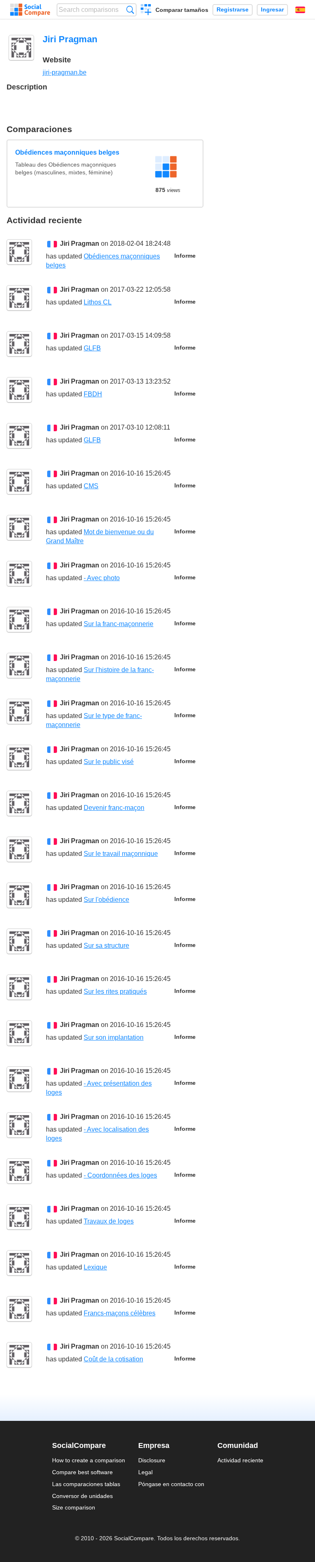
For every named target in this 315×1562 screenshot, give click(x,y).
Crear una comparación (146, 10)
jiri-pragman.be (65, 72)
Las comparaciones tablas (86, 1484)
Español (300, 10)
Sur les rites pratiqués (115, 991)
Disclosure (151, 1460)
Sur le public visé (109, 761)
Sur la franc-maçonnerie (118, 623)
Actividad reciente (240, 1460)
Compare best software (82, 1472)
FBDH (93, 394)
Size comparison (73, 1507)
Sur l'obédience (106, 899)
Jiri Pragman (79, 243)
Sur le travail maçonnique (121, 853)
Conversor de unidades (82, 1496)
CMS (91, 486)
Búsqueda (130, 10)
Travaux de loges (109, 1221)
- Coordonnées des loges (120, 1175)
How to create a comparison (88, 1460)
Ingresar (272, 10)
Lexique (95, 1267)
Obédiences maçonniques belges (67, 152)
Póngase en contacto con (171, 1484)
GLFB (92, 348)
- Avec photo (102, 577)
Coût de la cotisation (113, 1359)
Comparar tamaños (181, 10)
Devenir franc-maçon (114, 807)
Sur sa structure (106, 945)
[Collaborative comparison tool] (30, 10)
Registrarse (233, 10)
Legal (145, 1472)
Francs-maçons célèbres (119, 1313)
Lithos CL (98, 302)
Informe (185, 256)
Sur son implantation (114, 1037)
